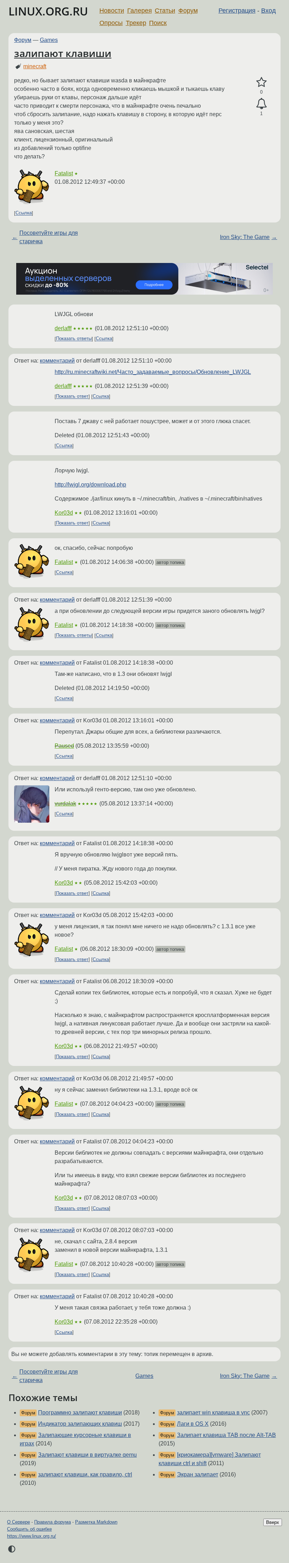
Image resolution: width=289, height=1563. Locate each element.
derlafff (63, 328)
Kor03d (64, 513)
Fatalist (64, 173)
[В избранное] (261, 82)
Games (49, 40)
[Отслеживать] (261, 104)
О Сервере (18, 1522)
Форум (188, 10)
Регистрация (237, 10)
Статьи (165, 10)
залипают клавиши (62, 53)
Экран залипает (197, 1474)
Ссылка (24, 213)
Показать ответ (72, 396)
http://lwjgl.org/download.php (90, 485)
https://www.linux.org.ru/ (31, 1536)
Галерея (139, 10)
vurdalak (65, 803)
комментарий (57, 361)
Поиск (158, 22)
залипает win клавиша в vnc (213, 1413)
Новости (111, 10)
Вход (268, 10)
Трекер (136, 22)
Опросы (111, 22)
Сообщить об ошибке (29, 1529)
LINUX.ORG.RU (48, 11)
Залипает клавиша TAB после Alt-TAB (226, 1435)
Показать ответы (74, 338)
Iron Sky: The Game (245, 237)
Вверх (272, 1522)
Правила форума (52, 1522)
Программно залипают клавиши (80, 1413)
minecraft (34, 66)
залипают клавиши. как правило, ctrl (85, 1474)
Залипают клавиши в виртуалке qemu (87, 1455)
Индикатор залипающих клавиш (80, 1424)
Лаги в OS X (193, 1424)
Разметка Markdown (96, 1522)
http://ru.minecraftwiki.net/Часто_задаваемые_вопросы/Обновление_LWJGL (153, 372)
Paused (64, 746)
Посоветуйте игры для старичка (48, 237)
